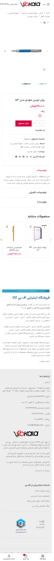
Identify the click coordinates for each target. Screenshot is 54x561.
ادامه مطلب (44, 361)
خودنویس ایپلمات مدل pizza (14, 249)
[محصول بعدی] (41, 23)
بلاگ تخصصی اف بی (41, 506)
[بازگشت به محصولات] (44, 23)
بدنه (15, 176)
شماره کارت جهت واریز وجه (38, 501)
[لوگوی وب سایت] (30, 4)
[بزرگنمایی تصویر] (44, 69)
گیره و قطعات (44, 176)
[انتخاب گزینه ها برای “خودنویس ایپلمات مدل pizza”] (7, 226)
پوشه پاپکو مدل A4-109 (37, 249)
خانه (48, 13)
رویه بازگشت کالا (43, 491)
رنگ (43, 111)
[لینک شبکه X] (27, 157)
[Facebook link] (31, 157)
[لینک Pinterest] (23, 157)
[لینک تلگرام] (16, 157)
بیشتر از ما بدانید (42, 470)
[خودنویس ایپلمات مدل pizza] (14, 234)
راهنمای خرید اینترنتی (40, 496)
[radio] (40, 116)
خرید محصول (23, 123)
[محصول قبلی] (48, 23)
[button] (47, 51)
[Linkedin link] (20, 157)
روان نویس (32, 16)
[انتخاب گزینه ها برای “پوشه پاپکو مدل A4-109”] (30, 226)
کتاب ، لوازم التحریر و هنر (32, 13)
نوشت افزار (45, 16)
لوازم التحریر (13, 13)
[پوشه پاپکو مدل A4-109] (38, 234)
